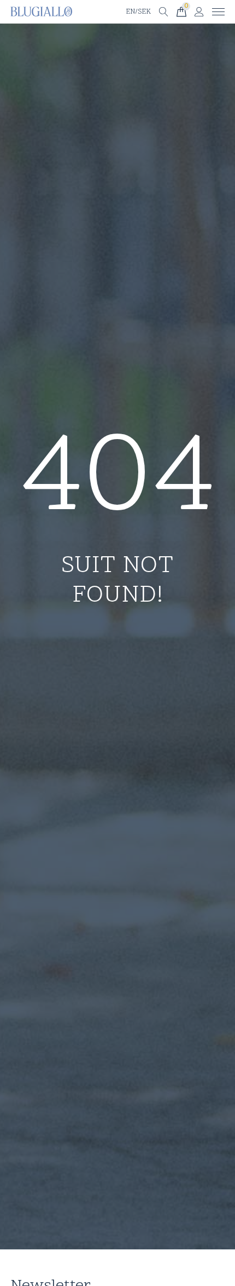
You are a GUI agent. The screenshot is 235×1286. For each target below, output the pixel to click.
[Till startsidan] (41, 12)
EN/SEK (138, 12)
